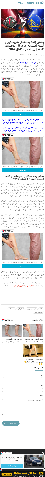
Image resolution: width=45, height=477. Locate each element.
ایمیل (41, 385)
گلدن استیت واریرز (31, 309)
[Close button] (43, 453)
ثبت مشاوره (22, 114)
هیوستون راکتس (38, 312)
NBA (41, 309)
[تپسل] (3, 79)
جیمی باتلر (11, 309)
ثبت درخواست (12, 466)
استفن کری (21, 309)
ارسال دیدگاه (13, 423)
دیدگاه (41, 396)
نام (42, 375)
